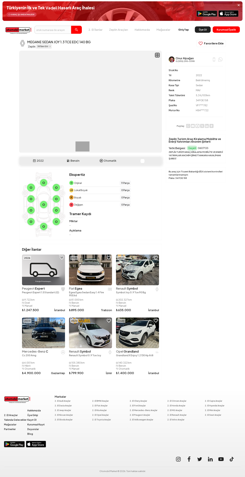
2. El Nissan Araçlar (64, 415)
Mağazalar (163, 29)
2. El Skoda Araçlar (63, 420)
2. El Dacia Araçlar (63, 406)
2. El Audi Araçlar (62, 401)
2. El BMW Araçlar (100, 401)
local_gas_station (68, 160)
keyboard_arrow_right (50, 46)
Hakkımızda (142, 29)
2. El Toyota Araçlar (101, 420)
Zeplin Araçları (118, 29)
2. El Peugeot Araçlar (140, 415)
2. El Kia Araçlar (99, 410)
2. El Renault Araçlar (176, 415)
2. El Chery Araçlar (138, 401)
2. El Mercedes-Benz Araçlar (143, 410)
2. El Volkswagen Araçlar (141, 420)
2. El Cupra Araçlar (213, 401)
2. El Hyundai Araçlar (214, 406)
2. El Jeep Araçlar (63, 410)
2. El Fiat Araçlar (100, 406)
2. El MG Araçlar (174, 410)
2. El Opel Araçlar (100, 415)
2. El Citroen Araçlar (176, 401)
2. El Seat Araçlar (213, 415)
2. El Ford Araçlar (138, 406)
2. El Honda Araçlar (176, 406)
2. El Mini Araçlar (212, 410)
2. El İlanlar (95, 29)
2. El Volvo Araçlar (175, 420)
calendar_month (34, 160)
